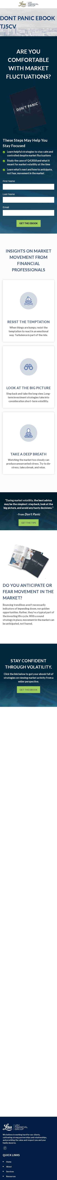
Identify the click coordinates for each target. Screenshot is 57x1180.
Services (10, 1171)
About (9, 1167)
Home (8, 1162)
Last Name (9, 194)
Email (6, 207)
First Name (9, 181)
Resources (11, 1176)
